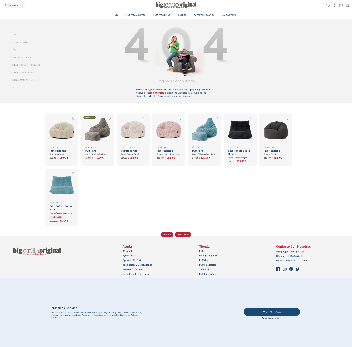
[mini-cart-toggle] (347, 5)
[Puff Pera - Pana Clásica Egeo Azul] (204, 130)
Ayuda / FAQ (129, 255)
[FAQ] (341, 5)
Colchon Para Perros (22, 72)
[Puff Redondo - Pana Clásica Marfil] (133, 130)
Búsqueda (128, 251)
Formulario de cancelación (136, 274)
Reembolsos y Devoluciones (137, 264)
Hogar (167, 234)
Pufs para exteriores (22, 57)
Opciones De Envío (132, 260)
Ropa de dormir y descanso (26, 65)
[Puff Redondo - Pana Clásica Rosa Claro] (169, 130)
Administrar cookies (271, 318)
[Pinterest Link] (291, 270)
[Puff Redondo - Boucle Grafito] (276, 130)
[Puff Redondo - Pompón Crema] (62, 130)
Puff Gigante (206, 260)
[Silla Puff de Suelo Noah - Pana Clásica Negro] (240, 130)
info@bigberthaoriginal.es (290, 251)
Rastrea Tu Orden (132, 269)
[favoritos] (328, 5)
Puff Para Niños (207, 274)
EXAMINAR (183, 234)
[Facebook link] (278, 270)
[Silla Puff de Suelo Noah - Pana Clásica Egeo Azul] (62, 185)
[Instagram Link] (285, 270)
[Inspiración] (334, 5)
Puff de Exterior (207, 264)
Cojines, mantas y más (23, 80)
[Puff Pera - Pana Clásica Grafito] (97, 130)
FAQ (13, 87)
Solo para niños (20, 42)
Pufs (13, 35)
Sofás (14, 50)
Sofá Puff (204, 269)
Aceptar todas (272, 312)
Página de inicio (155, 92)
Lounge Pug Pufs (208, 255)
